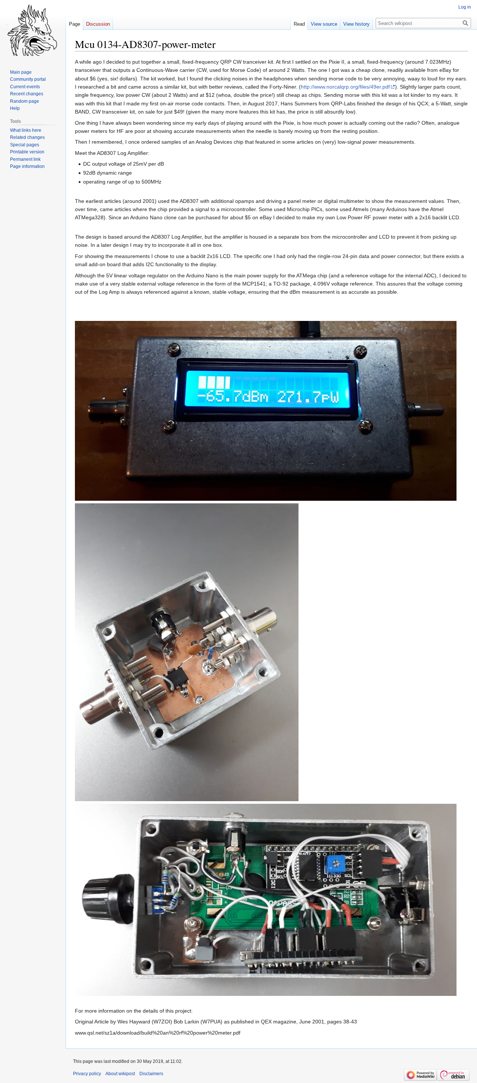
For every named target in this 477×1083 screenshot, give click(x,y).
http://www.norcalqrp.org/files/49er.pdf (345, 87)
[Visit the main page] (33, 30)
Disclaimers (151, 1073)
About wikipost (120, 1073)
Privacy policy (87, 1073)
